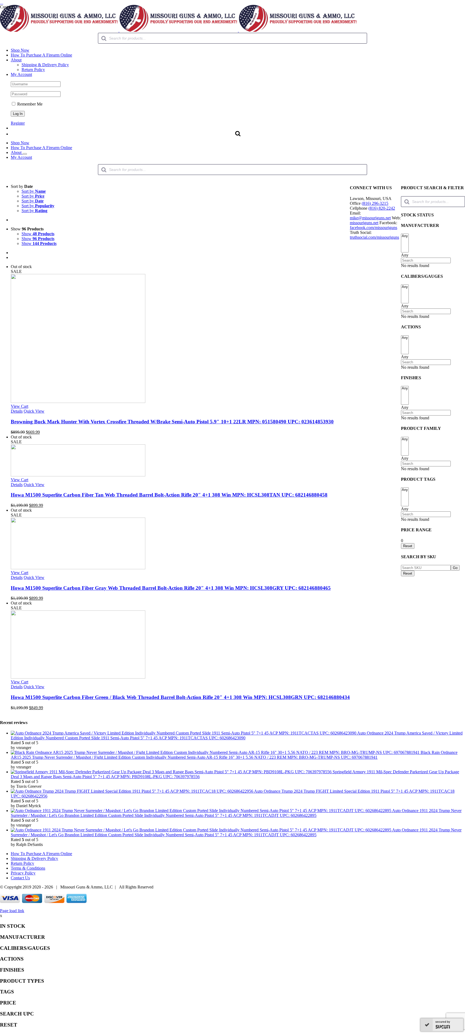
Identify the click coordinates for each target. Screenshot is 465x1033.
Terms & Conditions (28, 868)
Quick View (34, 411)
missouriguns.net (364, 222)
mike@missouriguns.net (370, 218)
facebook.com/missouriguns (373, 227)
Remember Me (29, 104)
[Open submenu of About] (25, 154)
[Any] (404, 236)
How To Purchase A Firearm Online (41, 853)
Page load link (12, 910)
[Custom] (1, 2)
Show (38, 233)
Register (18, 123)
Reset (407, 573)
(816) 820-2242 (381, 208)
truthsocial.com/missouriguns (374, 237)
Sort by (34, 191)
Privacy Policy (23, 873)
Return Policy (22, 863)
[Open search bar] (238, 133)
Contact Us (20, 878)
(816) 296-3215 (375, 203)
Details (17, 411)
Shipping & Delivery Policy (34, 858)
